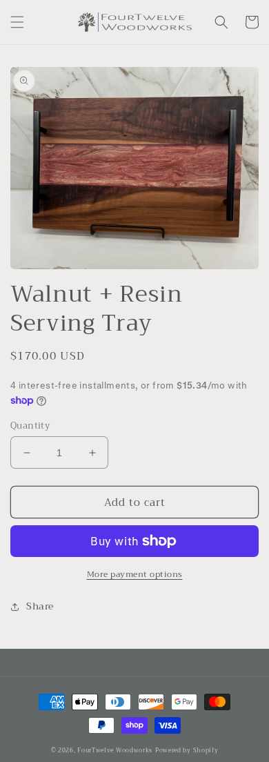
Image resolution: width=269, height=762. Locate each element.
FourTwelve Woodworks (114, 750)
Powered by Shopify (187, 750)
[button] (17, 22)
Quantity (30, 426)
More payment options (135, 574)
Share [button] (40, 606)
